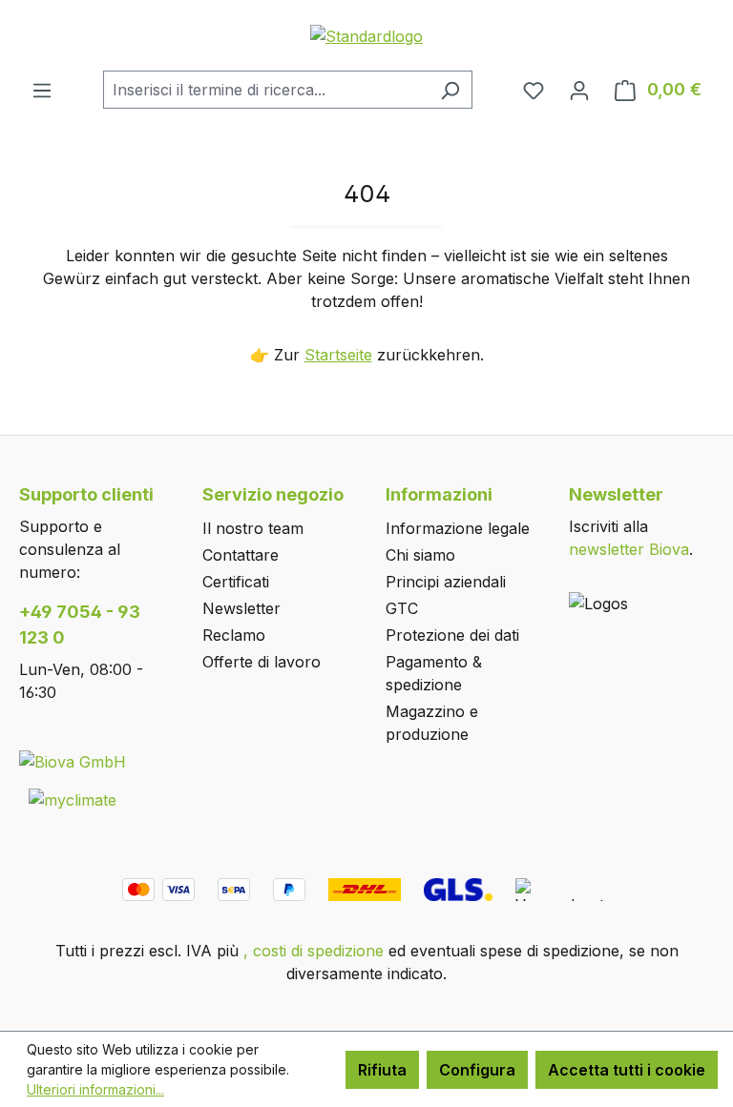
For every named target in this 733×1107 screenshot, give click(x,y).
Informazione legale (458, 528)
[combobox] (266, 90)
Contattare (240, 554)
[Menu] (42, 90)
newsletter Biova (629, 549)
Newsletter (241, 608)
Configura (477, 1069)
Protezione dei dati (452, 635)
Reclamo (233, 635)
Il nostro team (253, 528)
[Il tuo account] (579, 90)
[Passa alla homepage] (366, 35)
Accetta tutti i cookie (626, 1069)
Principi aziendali (446, 581)
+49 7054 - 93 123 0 (79, 624)
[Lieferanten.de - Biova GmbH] (72, 760)
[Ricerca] (450, 90)
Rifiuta (382, 1069)
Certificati (235, 581)
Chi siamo (420, 554)
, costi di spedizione (313, 950)
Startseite (338, 354)
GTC (402, 608)
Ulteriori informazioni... (95, 1089)
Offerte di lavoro (261, 661)
